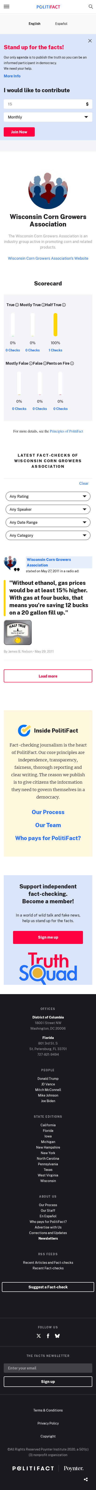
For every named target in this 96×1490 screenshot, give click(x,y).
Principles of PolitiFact (66, 431)
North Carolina (48, 1158)
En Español (48, 1216)
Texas (48, 1170)
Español (61, 24)
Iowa (48, 1136)
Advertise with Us (48, 1227)
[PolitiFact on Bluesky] (57, 1336)
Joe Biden (48, 1101)
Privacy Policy (48, 1423)
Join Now (19, 132)
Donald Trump (48, 1079)
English (34, 24)
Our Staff (48, 1210)
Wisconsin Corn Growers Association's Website (48, 258)
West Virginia (48, 1175)
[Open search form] (91, 6)
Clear (84, 483)
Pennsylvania (48, 1164)
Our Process (48, 812)
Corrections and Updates (48, 1233)
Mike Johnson (48, 1095)
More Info (12, 76)
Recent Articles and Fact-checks (48, 1262)
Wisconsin (48, 1181)
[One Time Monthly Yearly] (48, 117)
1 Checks (55, 350)
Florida (48, 1131)
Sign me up (48, 937)
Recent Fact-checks (48, 1268)
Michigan (48, 1142)
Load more (48, 676)
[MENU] (8, 6)
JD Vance (48, 1084)
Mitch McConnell (48, 1090)
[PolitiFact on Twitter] (38, 1336)
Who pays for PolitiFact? (48, 838)
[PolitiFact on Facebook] (48, 1336)
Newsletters (48, 1238)
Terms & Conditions (48, 1410)
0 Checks (13, 350)
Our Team (48, 825)
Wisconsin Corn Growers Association (49, 562)
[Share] (85, 1479)
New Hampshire (48, 1147)
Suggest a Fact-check (48, 1287)
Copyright (48, 1436)
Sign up (48, 1381)
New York (48, 1153)
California (48, 1125)
